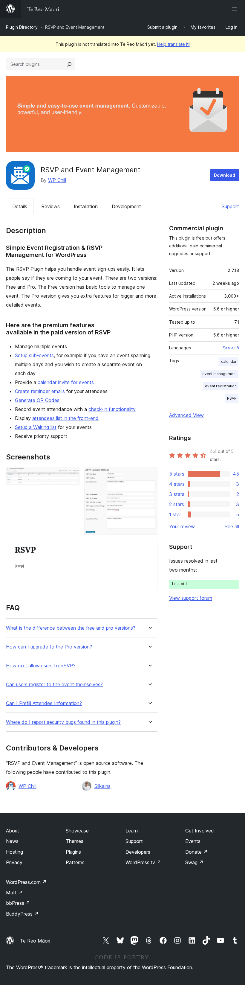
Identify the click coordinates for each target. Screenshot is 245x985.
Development (126, 206)
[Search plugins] (69, 64)
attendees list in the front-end (65, 418)
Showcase (77, 831)
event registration (221, 386)
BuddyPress (22, 914)
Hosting (14, 852)
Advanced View (186, 415)
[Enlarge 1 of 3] (71, 476)
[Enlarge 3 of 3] (149, 548)
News (12, 841)
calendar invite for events (66, 382)
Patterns (75, 862)
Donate (196, 852)
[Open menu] (235, 9)
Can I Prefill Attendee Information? (44, 703)
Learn (131, 831)
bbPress (18, 903)
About (12, 831)
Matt (14, 893)
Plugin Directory (22, 27)
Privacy (14, 862)
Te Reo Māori (35, 941)
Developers (137, 852)
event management (219, 374)
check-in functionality (112, 409)
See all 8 (231, 347)
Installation (86, 206)
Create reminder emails (40, 391)
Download (224, 175)
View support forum (190, 598)
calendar (229, 361)
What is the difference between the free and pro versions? (70, 628)
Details (19, 206)
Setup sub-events (34, 355)
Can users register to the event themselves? (54, 684)
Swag (194, 862)
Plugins (73, 852)
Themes (74, 841)
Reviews (50, 206)
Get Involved (199, 831)
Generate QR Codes (37, 400)
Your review (182, 526)
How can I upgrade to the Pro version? (49, 647)
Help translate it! (173, 44)
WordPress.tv (143, 862)
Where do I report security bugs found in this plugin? (63, 722)
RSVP (232, 398)
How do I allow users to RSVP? (41, 666)
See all (232, 526)
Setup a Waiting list (35, 427)
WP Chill (57, 180)
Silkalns (102, 786)
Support (230, 206)
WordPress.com (26, 882)
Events (192, 841)
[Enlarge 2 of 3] (149, 476)
